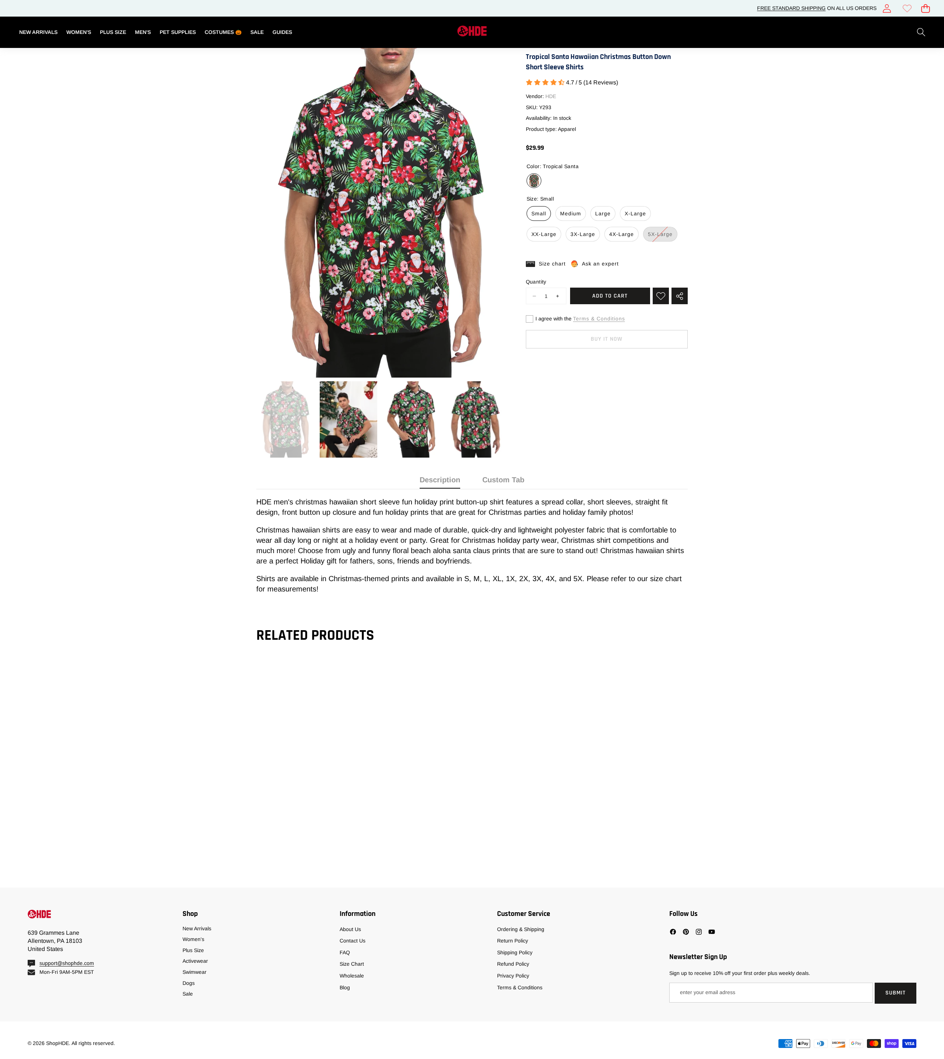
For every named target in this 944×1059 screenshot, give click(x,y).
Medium (570, 213)
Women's (193, 939)
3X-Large (582, 234)
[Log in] (886, 8)
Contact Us (352, 941)
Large (603, 213)
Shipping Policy (514, 952)
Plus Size (193, 950)
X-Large (635, 213)
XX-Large (543, 234)
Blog (345, 987)
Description (440, 480)
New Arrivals (197, 928)
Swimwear (194, 972)
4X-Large (621, 234)
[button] (925, 8)
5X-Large (662, 236)
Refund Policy (513, 964)
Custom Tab (503, 480)
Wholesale (352, 976)
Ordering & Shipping (520, 929)
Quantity (536, 282)
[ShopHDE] (472, 32)
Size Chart (352, 964)
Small (538, 213)
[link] (907, 8)
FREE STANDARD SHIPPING (791, 8)
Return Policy (512, 941)
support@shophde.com (66, 963)
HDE (550, 96)
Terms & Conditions (599, 319)
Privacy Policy (513, 976)
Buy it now (606, 339)
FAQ (345, 952)
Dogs (189, 983)
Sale (188, 994)
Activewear (195, 961)
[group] (285, 419)
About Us (350, 929)
